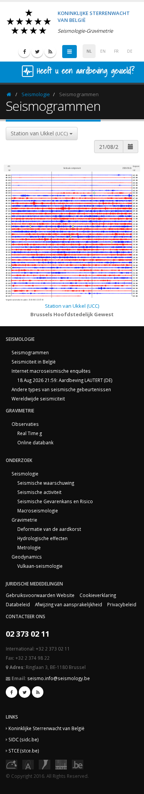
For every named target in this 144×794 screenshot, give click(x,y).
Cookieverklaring (97, 595)
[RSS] (50, 51)
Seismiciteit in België (34, 362)
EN (103, 51)
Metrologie (29, 547)
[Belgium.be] (77, 764)
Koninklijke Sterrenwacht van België (46, 728)
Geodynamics (27, 557)
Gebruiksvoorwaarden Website (40, 595)
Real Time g (29, 433)
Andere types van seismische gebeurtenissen (61, 389)
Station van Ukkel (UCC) (72, 305)
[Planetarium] (11, 764)
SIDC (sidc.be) (23, 739)
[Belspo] (61, 764)
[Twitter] (37, 51)
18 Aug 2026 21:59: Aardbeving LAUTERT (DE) (65, 380)
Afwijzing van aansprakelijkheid (68, 604)
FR (116, 51)
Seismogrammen (30, 352)
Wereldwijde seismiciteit (38, 398)
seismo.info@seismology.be (58, 678)
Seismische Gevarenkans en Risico (55, 501)
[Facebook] (24, 51)
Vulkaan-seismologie (40, 566)
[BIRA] (28, 764)
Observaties (25, 424)
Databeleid (18, 604)
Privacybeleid (121, 604)
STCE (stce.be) (23, 750)
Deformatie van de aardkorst (49, 529)
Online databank (35, 442)
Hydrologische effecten (42, 538)
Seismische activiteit (39, 492)
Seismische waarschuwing (45, 483)
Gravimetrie (24, 520)
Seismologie (36, 94)
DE (129, 51)
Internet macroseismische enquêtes (51, 371)
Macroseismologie (37, 510)
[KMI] (44, 764)
